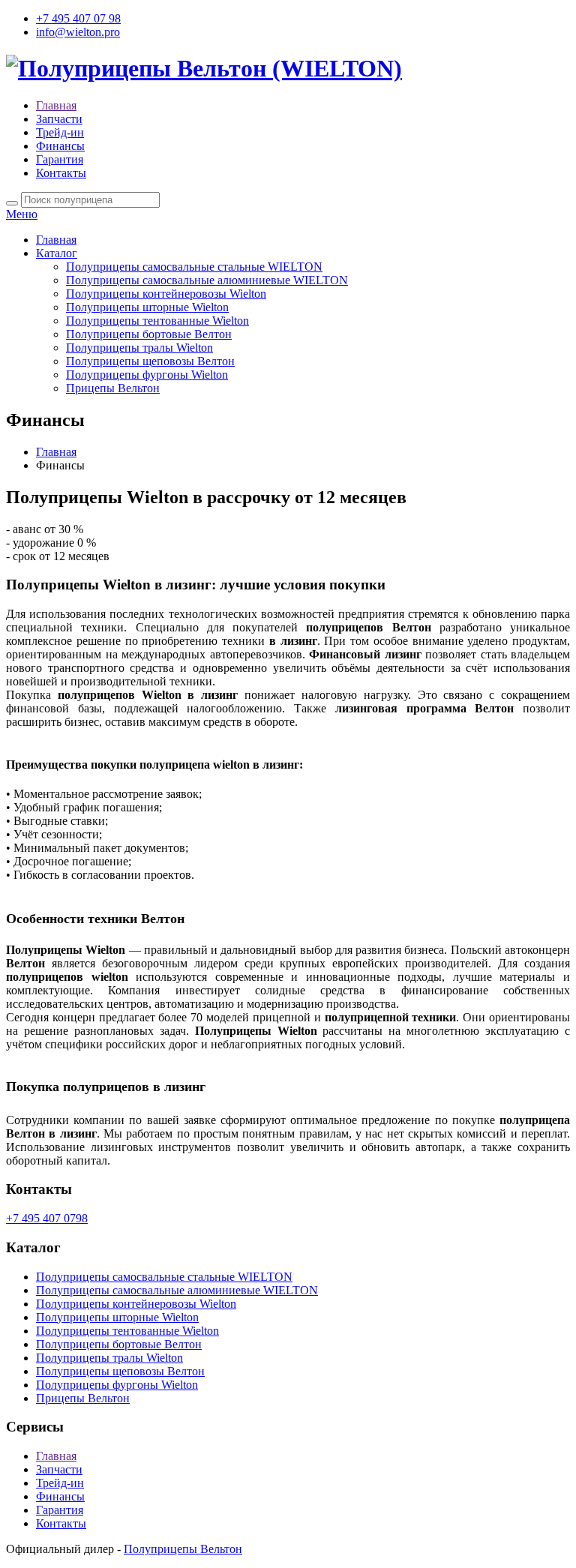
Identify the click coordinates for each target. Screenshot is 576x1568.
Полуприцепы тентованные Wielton (157, 320)
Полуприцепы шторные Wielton (147, 307)
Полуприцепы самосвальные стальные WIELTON (194, 266)
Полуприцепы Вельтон (183, 1549)
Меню (22, 214)
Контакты (61, 172)
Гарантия (59, 159)
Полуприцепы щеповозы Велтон (150, 361)
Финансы (60, 145)
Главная (56, 105)
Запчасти (59, 118)
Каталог (56, 253)
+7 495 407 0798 (47, 1218)
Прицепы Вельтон (113, 388)
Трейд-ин (60, 132)
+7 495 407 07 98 (78, 18)
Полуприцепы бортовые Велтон (149, 334)
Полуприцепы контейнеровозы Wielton (166, 293)
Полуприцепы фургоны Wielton (147, 374)
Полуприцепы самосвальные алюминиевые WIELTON (207, 280)
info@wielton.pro (78, 31)
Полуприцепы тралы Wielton (139, 347)
